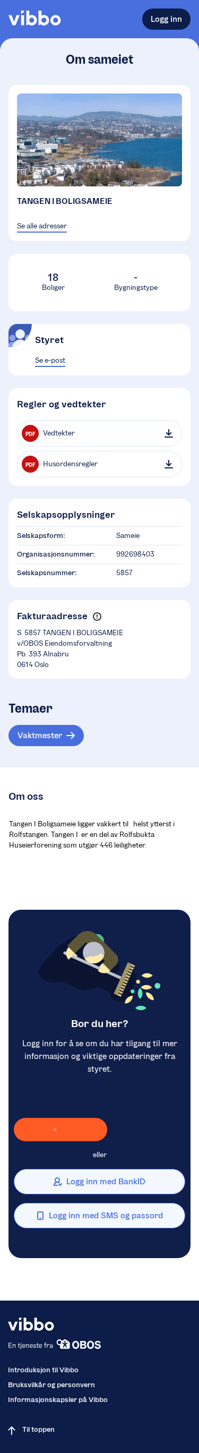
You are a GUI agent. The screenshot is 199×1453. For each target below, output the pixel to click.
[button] (97, 617)
